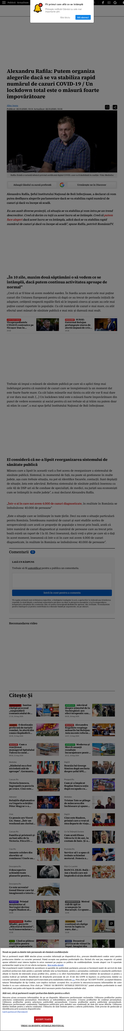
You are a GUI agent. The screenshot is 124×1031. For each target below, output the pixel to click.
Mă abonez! (83, 17)
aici (73, 980)
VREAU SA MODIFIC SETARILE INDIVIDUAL (42, 1025)
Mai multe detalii (55, 965)
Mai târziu (65, 17)
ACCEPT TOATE (43, 1019)
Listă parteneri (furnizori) (15, 1012)
